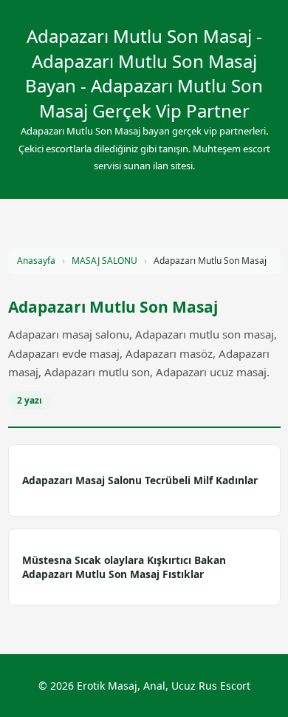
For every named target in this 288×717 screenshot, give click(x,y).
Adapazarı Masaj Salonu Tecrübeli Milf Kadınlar (140, 480)
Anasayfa (36, 260)
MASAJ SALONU (104, 260)
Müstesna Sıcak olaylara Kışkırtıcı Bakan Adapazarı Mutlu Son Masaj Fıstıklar (124, 567)
